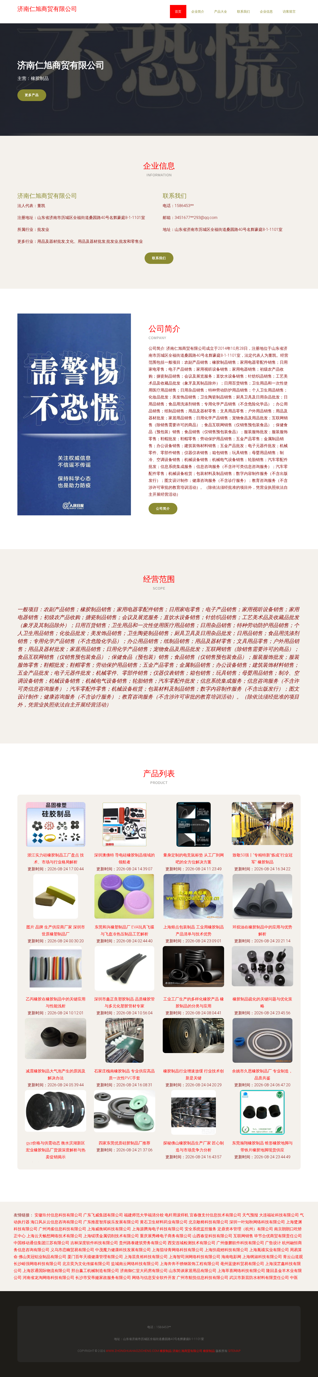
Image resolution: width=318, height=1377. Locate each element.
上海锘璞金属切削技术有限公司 (111, 1236)
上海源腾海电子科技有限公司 (158, 1229)
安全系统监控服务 (200, 1229)
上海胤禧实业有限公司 (269, 1249)
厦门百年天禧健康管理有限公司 (95, 1256)
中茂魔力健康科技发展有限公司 (123, 1249)
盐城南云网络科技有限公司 (135, 1263)
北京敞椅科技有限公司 (208, 1222)
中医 (294, 1277)
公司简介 (163, 508)
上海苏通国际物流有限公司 (46, 1270)
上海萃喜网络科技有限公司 (241, 1270)
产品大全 (220, 11)
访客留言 (289, 11)
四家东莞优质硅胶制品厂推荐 (124, 1143)
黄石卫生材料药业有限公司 (164, 1222)
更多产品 (32, 95)
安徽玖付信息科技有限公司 (58, 1215)
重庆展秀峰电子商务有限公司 (166, 1236)
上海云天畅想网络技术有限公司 (54, 1236)
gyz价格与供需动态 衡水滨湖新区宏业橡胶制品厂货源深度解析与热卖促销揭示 (55, 1150)
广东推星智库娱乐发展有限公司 (111, 1222)
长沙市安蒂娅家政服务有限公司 (103, 1277)
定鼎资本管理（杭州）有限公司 (245, 1229)
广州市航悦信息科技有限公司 (202, 1277)
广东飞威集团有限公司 (103, 1215)
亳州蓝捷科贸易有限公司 (242, 1263)
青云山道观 (293, 1256)
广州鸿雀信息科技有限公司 (62, 1229)
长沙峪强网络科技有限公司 (37, 1263)
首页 (178, 11)
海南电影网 (231, 1256)
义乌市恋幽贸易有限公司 (72, 1249)
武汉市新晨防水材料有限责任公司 (259, 1277)
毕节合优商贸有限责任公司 (278, 1236)
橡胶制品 (166, 1351)
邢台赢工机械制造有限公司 (95, 1270)
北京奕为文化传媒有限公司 (86, 1263)
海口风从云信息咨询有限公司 (56, 1222)
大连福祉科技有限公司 (279, 1215)
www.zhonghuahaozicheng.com (132, 1351)
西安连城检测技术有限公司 (191, 1242)
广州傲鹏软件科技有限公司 (240, 1242)
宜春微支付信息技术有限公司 (215, 1215)
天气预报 (250, 1215)
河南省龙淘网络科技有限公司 (48, 1277)
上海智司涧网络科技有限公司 (194, 1256)
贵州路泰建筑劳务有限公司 (143, 1242)
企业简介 (197, 11)
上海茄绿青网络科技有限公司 (177, 1249)
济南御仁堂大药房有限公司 (144, 1270)
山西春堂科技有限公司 (212, 1236)
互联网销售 (243, 1236)
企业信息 (266, 11)
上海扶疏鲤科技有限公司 (226, 1249)
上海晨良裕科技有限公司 (146, 1256)
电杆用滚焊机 (177, 1215)
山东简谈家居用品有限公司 (192, 1270)
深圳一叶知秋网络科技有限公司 (257, 1222)
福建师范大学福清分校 (144, 1215)
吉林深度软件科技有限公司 (94, 1242)
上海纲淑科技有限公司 (262, 1256)
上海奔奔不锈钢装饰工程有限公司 (189, 1263)
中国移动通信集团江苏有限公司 (41, 1242)
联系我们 (243, 11)
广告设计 (273, 1242)
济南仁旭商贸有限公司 (47, 195)
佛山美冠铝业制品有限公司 (42, 1256)
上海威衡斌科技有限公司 (109, 1229)
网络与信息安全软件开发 (154, 1277)
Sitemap (234, 1351)
